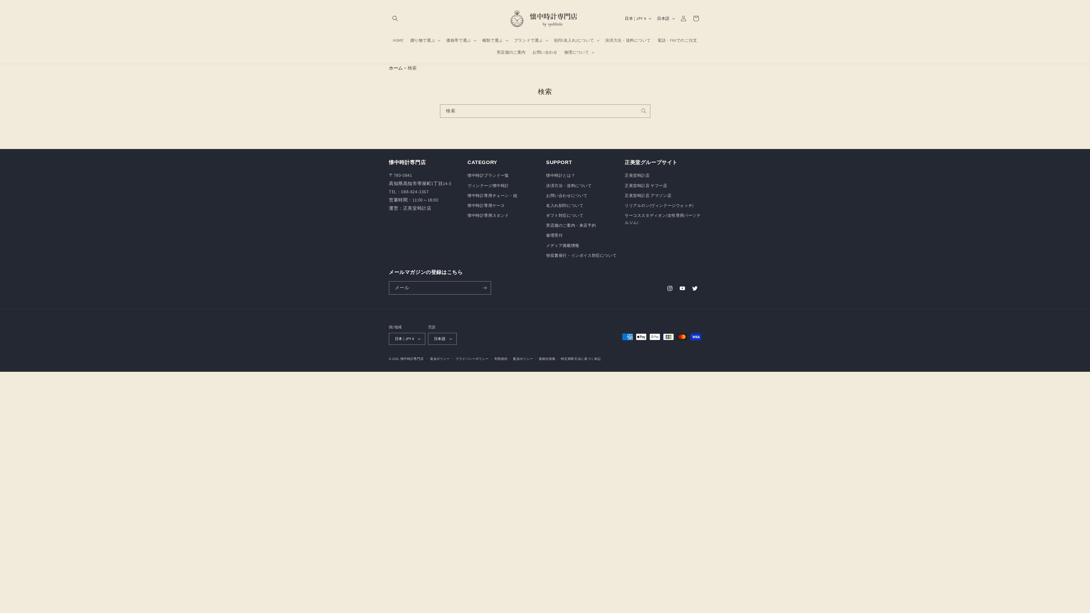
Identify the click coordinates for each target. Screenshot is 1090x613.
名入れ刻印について (564, 205)
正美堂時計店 (637, 175)
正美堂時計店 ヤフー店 (646, 185)
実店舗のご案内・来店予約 (571, 225)
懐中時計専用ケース (486, 205)
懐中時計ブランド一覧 (488, 175)
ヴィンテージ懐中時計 (488, 185)
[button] (395, 18)
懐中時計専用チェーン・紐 (492, 195)
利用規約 (501, 359)
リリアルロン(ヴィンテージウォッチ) (659, 205)
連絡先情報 (547, 359)
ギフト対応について (564, 215)
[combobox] (545, 111)
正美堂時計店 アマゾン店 (648, 195)
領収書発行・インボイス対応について (581, 255)
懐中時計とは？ (560, 175)
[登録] (484, 288)
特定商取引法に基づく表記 (581, 359)
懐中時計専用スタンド (488, 215)
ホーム (396, 68)
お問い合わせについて (567, 195)
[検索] (644, 111)
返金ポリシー (440, 359)
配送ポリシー (523, 359)
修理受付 (554, 235)
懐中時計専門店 (412, 359)
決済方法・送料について (569, 185)
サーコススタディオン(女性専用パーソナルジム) (663, 219)
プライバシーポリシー (472, 359)
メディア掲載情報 (562, 245)
